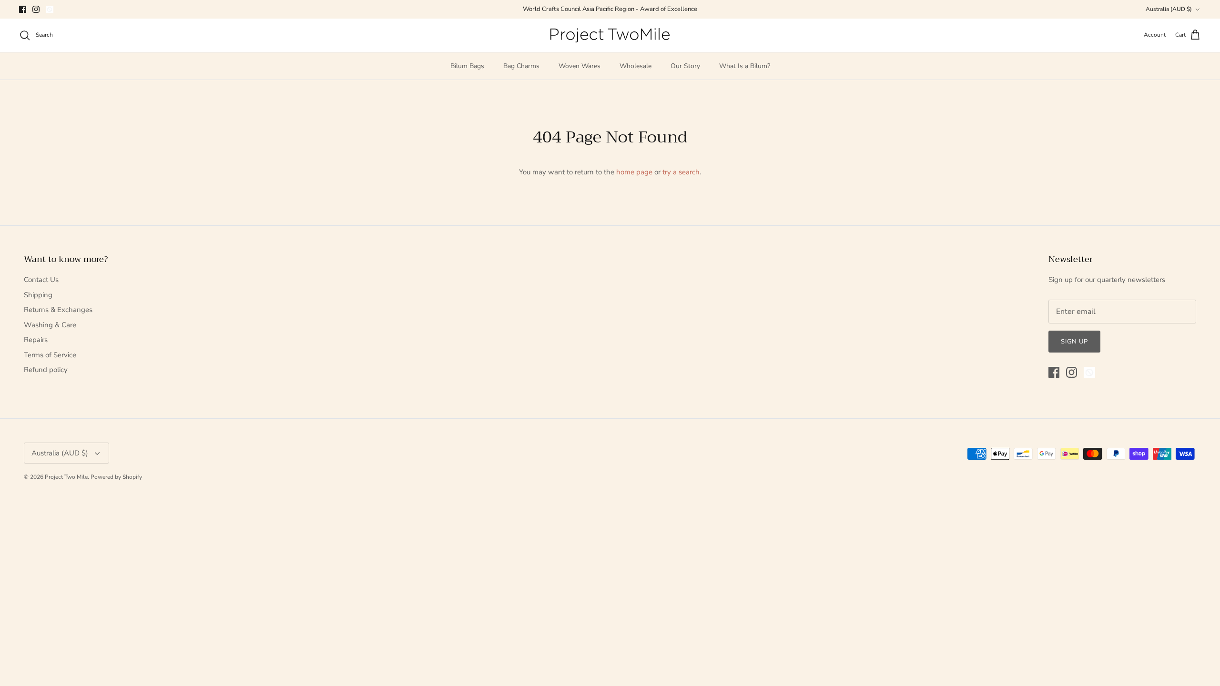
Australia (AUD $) (1169, 9)
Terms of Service (50, 355)
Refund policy (46, 369)
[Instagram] (36, 9)
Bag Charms (521, 66)
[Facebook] (22, 9)
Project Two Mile (66, 477)
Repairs (36, 339)
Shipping (38, 295)
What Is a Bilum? (744, 66)
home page (634, 172)
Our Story (685, 66)
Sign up (1074, 341)
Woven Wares (579, 66)
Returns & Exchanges (58, 309)
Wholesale (635, 66)
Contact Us (41, 279)
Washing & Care (50, 325)
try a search (681, 172)
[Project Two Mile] (610, 35)
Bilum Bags (467, 66)
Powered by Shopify (116, 477)
